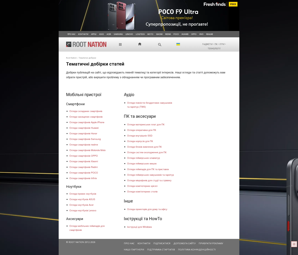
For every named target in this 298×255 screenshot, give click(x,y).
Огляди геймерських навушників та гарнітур (150, 174)
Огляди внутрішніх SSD (139, 135)
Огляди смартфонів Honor (83, 133)
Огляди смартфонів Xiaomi (83, 161)
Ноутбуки (73, 187)
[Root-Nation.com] (86, 44)
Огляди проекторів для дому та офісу (147, 209)
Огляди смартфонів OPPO (83, 155)
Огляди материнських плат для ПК (146, 124)
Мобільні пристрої (83, 94)
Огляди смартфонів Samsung (85, 139)
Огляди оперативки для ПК (141, 130)
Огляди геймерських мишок (142, 163)
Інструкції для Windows (139, 226)
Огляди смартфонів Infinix (83, 178)
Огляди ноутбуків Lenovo (82, 210)
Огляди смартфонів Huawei (84, 127)
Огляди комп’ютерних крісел (142, 185)
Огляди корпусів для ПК (140, 141)
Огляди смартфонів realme (83, 144)
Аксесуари (74, 219)
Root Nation (71, 58)
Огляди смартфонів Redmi (83, 167)
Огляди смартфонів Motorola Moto (87, 150)
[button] (160, 44)
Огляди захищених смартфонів (86, 116)
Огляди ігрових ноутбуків (82, 193)
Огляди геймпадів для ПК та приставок (148, 169)
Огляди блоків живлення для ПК (144, 146)
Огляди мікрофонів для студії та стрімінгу (149, 180)
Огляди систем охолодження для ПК (147, 152)
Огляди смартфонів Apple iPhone (86, 122)
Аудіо (129, 94)
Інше (128, 201)
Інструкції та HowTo (143, 218)
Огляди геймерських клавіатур (143, 157)
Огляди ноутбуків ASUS (82, 199)
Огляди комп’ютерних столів (142, 191)
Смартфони (75, 104)
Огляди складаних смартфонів (85, 111)
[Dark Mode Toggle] (294, 244)
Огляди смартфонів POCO (83, 172)
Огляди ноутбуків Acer (81, 204)
